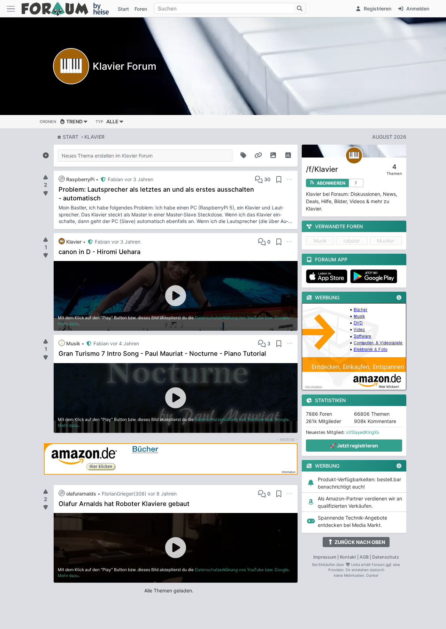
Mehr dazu (68, 323)
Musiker (385, 241)
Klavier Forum (124, 66)
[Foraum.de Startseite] (68, 8)
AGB (364, 557)
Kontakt (348, 557)
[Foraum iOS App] (328, 276)
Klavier (94, 137)
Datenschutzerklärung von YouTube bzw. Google (242, 317)
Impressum (324, 557)
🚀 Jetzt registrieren (354, 445)
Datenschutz (385, 557)
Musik (320, 241)
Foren (140, 9)
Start (70, 137)
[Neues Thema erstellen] (46, 154)
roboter (352, 241)
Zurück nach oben (359, 542)
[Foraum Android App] (375, 276)
